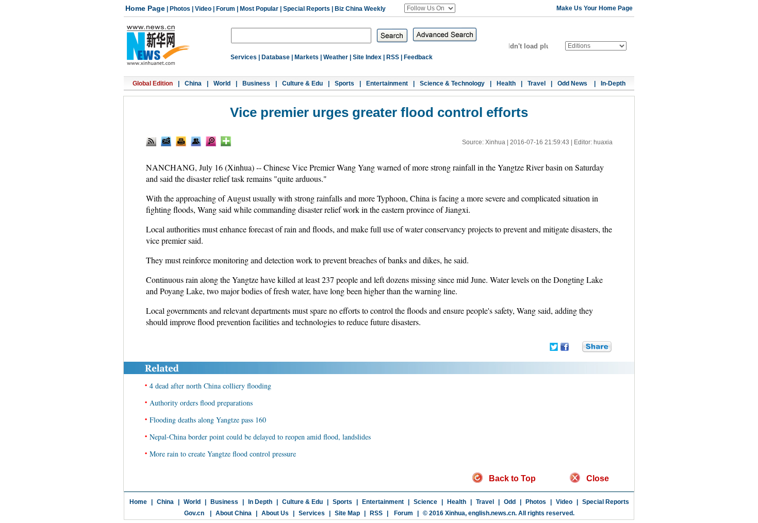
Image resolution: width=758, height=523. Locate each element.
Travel (537, 83)
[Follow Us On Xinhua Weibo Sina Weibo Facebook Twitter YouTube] (429, 8)
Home (138, 501)
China (193, 83)
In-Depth (613, 83)
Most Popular (259, 8)
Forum (225, 8)
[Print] (181, 141)
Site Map (347, 513)
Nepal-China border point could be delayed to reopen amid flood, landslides (260, 437)
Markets (306, 57)
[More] (226, 141)
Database (275, 57)
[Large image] (211, 141)
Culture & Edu (302, 83)
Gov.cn (194, 513)
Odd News (573, 83)
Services (243, 57)
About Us (275, 513)
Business (256, 83)
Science (425, 501)
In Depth (260, 501)
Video (203, 8)
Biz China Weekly (360, 8)
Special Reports (306, 8)
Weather (335, 57)
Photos (180, 8)
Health (506, 83)
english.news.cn (491, 513)
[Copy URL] (196, 141)
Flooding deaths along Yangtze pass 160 (208, 420)
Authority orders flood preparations (201, 403)
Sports (344, 83)
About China (234, 513)
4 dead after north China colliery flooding (210, 386)
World (221, 83)
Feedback (418, 57)
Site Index (367, 57)
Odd (510, 501)
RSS (392, 57)
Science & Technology (452, 83)
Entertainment (387, 83)
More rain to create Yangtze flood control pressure (223, 454)
